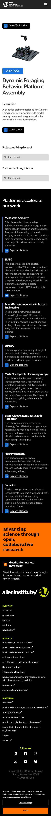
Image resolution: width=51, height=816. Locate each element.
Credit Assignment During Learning (20, 662)
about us (6, 610)
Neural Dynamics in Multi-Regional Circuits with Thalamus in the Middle (23, 678)
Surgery (6, 740)
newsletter (8, 630)
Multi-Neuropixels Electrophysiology (21, 722)
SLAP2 (5, 735)
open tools (7, 615)
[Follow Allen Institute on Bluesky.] (36, 761)
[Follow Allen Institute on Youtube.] (25, 761)
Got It (25, 811)
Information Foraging (13, 672)
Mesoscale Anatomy (12, 717)
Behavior (7, 703)
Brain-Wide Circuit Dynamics (17, 647)
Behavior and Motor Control (16, 643)
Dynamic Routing (11, 667)
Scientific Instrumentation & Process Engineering (21, 729)
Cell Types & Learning (12, 657)
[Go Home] (25, 591)
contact (6, 625)
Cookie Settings (25, 803)
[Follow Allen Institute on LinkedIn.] (15, 753)
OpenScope (8, 685)
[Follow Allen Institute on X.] (15, 761)
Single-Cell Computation (14, 690)
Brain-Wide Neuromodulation (17, 652)
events (5, 620)
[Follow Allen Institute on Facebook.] (25, 753)
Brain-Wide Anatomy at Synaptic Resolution (24, 707)
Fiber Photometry (11, 712)
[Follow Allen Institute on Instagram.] (36, 753)
